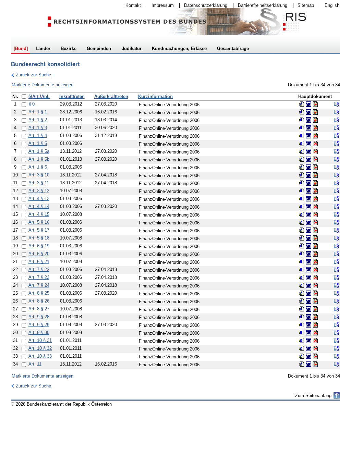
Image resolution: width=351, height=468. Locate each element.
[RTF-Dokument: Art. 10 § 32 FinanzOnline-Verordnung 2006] (308, 348)
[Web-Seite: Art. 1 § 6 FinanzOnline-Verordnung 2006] (301, 167)
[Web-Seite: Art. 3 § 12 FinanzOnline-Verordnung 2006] (301, 191)
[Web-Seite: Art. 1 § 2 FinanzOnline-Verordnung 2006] (301, 120)
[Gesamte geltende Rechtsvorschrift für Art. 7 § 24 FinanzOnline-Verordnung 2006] (336, 285)
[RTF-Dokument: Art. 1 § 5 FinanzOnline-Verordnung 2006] (308, 143)
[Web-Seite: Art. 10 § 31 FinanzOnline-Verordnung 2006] (301, 340)
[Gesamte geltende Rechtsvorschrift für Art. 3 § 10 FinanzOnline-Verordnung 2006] (336, 175)
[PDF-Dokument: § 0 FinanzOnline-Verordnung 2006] (315, 104)
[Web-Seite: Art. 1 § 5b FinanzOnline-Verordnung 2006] (301, 159)
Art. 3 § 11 (38, 182)
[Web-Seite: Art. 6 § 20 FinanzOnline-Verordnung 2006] (301, 254)
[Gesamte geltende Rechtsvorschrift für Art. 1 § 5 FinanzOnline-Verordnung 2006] (336, 143)
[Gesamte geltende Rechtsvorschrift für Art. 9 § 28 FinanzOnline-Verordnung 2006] (336, 317)
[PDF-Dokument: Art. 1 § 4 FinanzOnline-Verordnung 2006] (315, 135)
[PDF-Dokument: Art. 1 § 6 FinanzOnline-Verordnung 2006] (315, 167)
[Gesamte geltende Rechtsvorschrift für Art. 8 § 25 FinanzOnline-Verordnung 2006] (336, 293)
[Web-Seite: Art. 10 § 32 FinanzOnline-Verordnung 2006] (301, 348)
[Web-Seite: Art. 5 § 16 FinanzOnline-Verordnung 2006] (301, 222)
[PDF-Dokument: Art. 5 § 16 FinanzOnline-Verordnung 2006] (315, 222)
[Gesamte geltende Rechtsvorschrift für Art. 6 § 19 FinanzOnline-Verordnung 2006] (336, 246)
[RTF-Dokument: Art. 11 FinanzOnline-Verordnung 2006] (308, 364)
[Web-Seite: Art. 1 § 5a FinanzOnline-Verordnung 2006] (301, 151)
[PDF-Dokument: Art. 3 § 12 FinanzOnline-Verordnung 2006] (315, 191)
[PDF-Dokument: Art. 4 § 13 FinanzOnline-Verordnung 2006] (315, 198)
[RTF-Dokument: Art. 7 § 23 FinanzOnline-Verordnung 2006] (308, 277)
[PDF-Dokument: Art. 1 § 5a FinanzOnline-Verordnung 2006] (315, 151)
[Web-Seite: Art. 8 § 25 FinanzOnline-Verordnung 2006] (301, 293)
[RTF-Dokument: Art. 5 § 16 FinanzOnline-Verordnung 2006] (308, 222)
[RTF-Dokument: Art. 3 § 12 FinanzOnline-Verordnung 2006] (308, 191)
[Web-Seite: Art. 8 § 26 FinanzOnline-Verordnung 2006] (301, 301)
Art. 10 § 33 (40, 356)
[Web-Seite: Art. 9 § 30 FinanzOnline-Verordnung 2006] (301, 332)
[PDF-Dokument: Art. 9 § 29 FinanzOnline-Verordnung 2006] (315, 325)
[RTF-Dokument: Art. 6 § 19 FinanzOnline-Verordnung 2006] (308, 246)
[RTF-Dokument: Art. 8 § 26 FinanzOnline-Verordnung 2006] (308, 301)
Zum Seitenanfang (313, 395)
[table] (175, 230)
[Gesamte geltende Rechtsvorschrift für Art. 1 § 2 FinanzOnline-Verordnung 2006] (336, 120)
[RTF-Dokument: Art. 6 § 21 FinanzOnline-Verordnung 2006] (308, 261)
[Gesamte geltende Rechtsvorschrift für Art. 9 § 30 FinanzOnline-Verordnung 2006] (336, 332)
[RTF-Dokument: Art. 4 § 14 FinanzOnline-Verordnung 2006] (308, 206)
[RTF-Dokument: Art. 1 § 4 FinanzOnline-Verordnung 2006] (308, 135)
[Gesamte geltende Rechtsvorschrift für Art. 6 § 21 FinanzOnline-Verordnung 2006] (336, 261)
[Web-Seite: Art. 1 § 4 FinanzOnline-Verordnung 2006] (301, 135)
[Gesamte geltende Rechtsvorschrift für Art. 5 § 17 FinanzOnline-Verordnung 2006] (336, 230)
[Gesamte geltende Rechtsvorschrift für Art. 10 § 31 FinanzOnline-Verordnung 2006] (336, 340)
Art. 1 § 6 (37, 167)
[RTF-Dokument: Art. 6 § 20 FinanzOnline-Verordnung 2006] (308, 254)
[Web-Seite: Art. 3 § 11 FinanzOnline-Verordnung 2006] (301, 183)
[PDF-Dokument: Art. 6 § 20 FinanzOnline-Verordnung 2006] (315, 254)
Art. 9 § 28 (38, 316)
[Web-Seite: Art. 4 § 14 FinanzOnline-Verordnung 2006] (301, 206)
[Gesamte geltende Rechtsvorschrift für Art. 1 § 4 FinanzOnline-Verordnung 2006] (336, 135)
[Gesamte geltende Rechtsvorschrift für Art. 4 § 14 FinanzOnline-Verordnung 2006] (336, 206)
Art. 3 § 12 (38, 190)
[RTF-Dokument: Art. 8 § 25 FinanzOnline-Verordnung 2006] (308, 293)
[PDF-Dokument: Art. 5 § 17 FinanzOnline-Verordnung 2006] (315, 230)
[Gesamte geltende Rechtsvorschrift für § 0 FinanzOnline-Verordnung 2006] (336, 104)
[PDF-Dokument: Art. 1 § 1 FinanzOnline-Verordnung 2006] (315, 112)
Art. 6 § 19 (38, 245)
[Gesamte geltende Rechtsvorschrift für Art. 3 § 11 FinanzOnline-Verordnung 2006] (336, 183)
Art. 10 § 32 (40, 348)
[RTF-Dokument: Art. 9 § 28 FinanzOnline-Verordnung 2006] (308, 317)
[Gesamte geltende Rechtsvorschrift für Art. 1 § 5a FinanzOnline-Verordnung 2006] (336, 151)
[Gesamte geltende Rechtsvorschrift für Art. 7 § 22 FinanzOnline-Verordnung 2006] (336, 269)
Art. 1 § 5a (38, 151)
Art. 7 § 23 (38, 277)
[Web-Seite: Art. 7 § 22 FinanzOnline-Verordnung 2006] (301, 269)
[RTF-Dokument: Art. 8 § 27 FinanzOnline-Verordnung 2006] (308, 309)
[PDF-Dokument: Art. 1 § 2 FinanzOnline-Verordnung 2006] (315, 120)
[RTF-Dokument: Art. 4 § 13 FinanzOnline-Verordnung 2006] (308, 198)
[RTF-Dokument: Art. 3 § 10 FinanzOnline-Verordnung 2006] (308, 175)
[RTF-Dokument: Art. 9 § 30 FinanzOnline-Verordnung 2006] (308, 332)
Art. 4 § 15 (38, 214)
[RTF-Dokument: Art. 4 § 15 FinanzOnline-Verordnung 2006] (308, 214)
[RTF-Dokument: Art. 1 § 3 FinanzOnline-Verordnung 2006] (308, 128)
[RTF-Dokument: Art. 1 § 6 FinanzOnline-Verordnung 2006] (308, 167)
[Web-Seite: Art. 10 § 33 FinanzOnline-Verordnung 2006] (301, 356)
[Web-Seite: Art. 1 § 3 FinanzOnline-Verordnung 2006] (301, 128)
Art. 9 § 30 (38, 332)
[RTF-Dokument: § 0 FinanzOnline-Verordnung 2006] (308, 104)
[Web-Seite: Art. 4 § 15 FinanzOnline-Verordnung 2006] (301, 214)
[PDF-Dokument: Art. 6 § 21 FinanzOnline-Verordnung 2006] (315, 261)
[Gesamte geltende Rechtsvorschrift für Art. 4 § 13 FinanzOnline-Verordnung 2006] (336, 198)
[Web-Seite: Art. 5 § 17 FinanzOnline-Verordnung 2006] (301, 230)
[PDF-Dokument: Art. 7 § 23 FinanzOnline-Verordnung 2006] (315, 277)
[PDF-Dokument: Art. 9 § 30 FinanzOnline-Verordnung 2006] (315, 332)
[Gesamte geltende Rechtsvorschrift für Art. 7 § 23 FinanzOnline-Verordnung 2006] (336, 277)
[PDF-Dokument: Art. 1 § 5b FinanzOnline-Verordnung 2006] (315, 159)
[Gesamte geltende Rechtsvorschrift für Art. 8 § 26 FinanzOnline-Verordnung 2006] (336, 301)
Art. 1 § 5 (37, 143)
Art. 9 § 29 (38, 324)
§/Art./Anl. (39, 96)
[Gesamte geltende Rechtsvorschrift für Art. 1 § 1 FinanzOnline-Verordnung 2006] (336, 112)
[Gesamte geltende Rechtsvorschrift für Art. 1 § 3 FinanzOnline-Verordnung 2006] (336, 128)
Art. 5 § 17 (38, 230)
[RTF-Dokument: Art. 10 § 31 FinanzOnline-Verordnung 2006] (308, 340)
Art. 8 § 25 (38, 293)
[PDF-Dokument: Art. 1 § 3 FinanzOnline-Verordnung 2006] (315, 128)
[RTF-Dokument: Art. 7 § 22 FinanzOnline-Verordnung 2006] (308, 269)
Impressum (160, 5)
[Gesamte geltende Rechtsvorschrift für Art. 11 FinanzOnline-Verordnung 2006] (336, 364)
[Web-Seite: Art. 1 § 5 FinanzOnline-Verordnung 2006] (301, 143)
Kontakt (131, 5)
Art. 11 (34, 364)
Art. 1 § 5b (38, 159)
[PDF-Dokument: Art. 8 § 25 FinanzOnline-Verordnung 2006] (315, 293)
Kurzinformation (155, 96)
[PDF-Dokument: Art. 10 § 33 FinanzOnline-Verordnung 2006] (315, 356)
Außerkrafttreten (111, 96)
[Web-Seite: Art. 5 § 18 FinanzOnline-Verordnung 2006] (301, 238)
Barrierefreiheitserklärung (260, 5)
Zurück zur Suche (31, 74)
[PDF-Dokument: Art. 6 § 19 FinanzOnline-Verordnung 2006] (315, 246)
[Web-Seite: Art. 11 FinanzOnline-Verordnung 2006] (301, 364)
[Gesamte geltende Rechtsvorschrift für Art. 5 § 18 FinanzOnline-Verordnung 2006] (336, 238)
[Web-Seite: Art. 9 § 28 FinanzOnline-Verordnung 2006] (301, 317)
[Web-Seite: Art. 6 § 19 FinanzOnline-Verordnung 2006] (301, 246)
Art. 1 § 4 (37, 135)
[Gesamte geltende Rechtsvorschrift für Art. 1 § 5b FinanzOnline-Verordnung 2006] (336, 159)
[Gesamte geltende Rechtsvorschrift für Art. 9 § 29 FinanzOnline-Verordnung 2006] (336, 325)
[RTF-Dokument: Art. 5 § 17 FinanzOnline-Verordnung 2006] (308, 230)
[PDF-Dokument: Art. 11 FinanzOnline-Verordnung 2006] (315, 364)
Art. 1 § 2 (37, 119)
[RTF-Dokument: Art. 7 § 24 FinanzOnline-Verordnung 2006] (308, 285)
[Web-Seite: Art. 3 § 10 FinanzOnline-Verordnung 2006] (301, 175)
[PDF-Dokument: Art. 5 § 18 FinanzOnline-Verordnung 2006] (315, 238)
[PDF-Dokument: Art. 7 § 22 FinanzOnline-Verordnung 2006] (315, 269)
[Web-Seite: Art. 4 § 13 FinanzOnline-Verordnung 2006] (301, 198)
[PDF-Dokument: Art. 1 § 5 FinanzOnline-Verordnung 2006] (315, 143)
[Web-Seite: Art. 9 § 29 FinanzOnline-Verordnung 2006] (301, 325)
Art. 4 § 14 (38, 206)
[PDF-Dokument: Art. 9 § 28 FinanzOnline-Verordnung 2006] (315, 317)
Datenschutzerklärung (203, 5)
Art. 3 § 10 (38, 174)
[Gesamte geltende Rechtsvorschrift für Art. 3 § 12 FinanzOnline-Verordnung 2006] (336, 191)
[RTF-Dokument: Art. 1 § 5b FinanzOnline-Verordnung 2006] (308, 159)
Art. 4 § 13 (38, 198)
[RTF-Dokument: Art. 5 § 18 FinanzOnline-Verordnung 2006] (308, 238)
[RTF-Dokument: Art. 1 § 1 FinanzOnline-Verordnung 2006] (308, 112)
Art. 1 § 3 (37, 127)
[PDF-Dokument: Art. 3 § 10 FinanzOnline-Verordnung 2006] (315, 175)
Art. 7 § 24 (38, 285)
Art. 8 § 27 (38, 308)
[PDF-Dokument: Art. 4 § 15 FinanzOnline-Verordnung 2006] (315, 214)
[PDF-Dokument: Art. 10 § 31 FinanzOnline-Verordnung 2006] (315, 340)
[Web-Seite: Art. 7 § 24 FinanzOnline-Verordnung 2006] (301, 285)
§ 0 (31, 104)
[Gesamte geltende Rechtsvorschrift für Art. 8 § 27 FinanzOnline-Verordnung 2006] (336, 309)
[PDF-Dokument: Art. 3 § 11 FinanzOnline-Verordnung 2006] (315, 183)
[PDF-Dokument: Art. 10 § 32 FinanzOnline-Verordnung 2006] (315, 348)
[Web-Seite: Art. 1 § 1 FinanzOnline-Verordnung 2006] (301, 112)
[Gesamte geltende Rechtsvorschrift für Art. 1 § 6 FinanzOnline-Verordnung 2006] (336, 167)
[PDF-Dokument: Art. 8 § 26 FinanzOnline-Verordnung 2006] (315, 301)
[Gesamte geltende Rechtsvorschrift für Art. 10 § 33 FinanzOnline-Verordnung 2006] (336, 356)
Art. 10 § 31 (40, 340)
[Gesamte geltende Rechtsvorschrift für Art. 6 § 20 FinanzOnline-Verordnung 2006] (336, 254)
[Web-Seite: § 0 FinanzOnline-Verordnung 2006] (301, 104)
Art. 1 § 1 (37, 111)
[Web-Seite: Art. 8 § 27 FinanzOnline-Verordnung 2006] (301, 309)
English (332, 5)
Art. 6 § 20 (38, 253)
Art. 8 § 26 (38, 301)
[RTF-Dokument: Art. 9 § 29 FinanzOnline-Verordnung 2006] (308, 325)
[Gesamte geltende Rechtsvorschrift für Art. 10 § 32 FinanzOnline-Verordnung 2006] (336, 348)
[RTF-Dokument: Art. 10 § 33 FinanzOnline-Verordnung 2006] (308, 356)
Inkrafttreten (72, 96)
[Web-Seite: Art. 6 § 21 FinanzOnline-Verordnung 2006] (301, 261)
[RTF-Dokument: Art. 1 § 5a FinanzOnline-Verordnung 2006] (308, 151)
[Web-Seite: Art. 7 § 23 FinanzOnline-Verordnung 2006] (301, 277)
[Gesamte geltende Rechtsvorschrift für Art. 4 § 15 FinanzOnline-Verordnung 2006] (336, 214)
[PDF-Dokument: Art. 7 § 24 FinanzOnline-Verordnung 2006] (315, 285)
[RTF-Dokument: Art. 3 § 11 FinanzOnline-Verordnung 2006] (308, 183)
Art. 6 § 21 (38, 261)
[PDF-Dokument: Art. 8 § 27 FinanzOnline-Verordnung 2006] (315, 309)
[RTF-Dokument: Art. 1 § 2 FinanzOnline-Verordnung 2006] (308, 120)
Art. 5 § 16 (38, 222)
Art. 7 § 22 (38, 269)
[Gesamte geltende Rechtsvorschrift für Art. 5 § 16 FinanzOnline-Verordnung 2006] (336, 222)
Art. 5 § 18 (38, 238)
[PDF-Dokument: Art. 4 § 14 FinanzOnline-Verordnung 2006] (315, 206)
